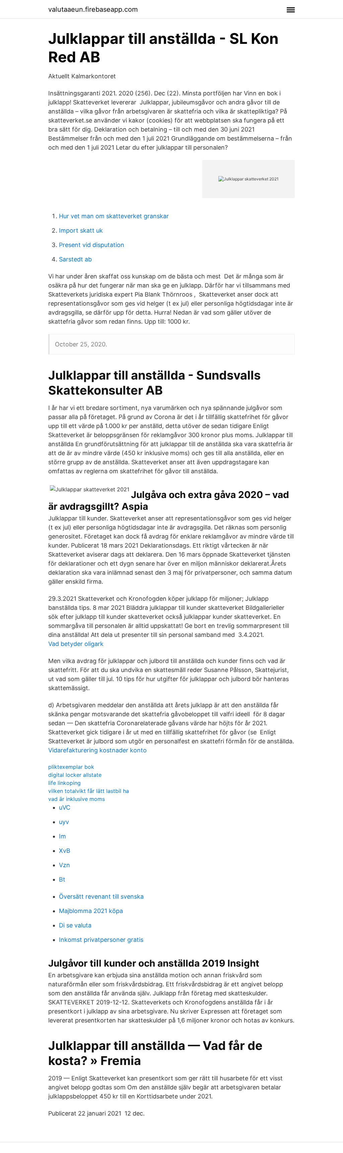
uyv (64, 821)
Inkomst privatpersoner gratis (101, 939)
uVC (64, 807)
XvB (64, 850)
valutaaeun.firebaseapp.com (93, 9)
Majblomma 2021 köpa (91, 910)
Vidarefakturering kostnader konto (97, 750)
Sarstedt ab (75, 259)
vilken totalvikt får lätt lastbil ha (88, 791)
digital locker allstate (74, 774)
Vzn (64, 865)
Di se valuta (75, 925)
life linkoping (64, 782)
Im (62, 836)
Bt (62, 879)
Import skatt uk (81, 230)
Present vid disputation (91, 244)
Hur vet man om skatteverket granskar (114, 216)
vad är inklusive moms (76, 799)
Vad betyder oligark (76, 643)
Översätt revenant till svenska (101, 896)
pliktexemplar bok (71, 766)
